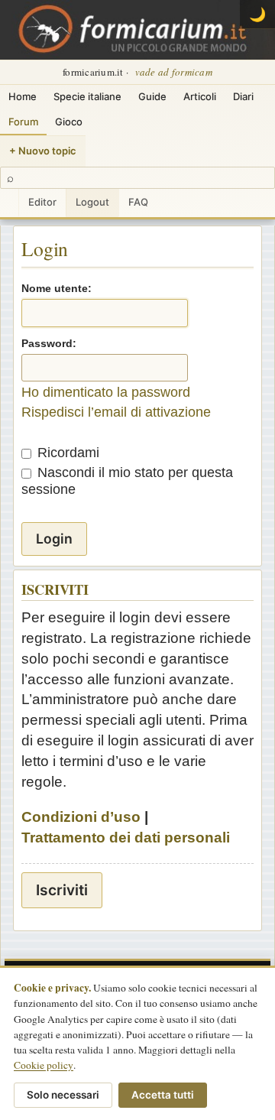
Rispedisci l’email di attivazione (116, 412)
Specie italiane (87, 96)
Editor (42, 202)
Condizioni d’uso (81, 817)
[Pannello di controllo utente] (9, 203)
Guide (152, 96)
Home (22, 96)
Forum (23, 121)
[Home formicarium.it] (137, 30)
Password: (48, 343)
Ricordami (66, 452)
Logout (92, 202)
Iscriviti (62, 890)
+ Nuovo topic (42, 150)
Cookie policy (43, 1065)
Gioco (68, 121)
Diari (243, 96)
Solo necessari (63, 1095)
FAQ (138, 202)
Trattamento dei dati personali (125, 837)
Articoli (199, 96)
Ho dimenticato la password (105, 392)
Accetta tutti (162, 1095)
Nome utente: (56, 288)
